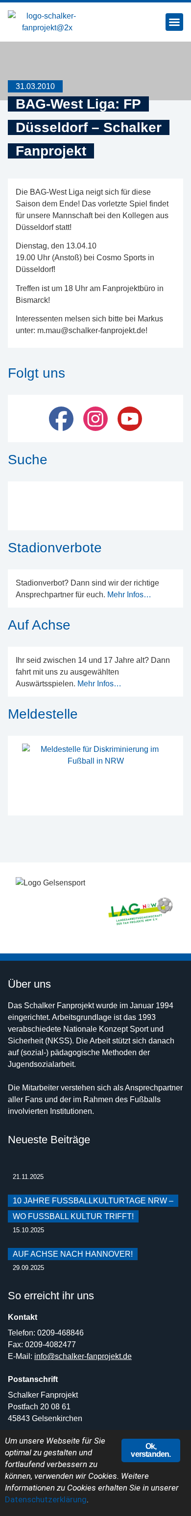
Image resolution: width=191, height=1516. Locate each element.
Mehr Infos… (129, 594)
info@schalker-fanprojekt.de (83, 1356)
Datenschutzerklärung (46, 1499)
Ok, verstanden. (150, 1450)
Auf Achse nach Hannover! (73, 1254)
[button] (174, 22)
